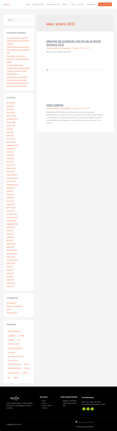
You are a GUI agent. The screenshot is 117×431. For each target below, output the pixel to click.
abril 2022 (10, 240)
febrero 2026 (11, 116)
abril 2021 (10, 276)
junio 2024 (10, 155)
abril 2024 (10, 162)
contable (21, 336)
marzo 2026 (11, 112)
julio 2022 (10, 230)
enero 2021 (10, 286)
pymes (25, 372)
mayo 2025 (10, 135)
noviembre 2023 (12, 178)
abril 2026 (10, 109)
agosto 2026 (11, 103)
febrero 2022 (11, 244)
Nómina (26, 368)
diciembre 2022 (12, 214)
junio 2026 (10, 106)
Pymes (9, 309)
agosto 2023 (11, 188)
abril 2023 (10, 201)
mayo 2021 (10, 273)
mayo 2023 (10, 198)
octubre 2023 (11, 181)
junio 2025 (10, 132)
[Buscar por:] (19, 20)
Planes (64, 4)
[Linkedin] (92, 409)
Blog (73, 4)
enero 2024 (10, 171)
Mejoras (26, 364)
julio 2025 (10, 129)
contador (11, 340)
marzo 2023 (11, 204)
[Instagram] (88, 409)
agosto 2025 (11, 126)
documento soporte (14, 344)
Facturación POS (13, 360)
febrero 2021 (11, 283)
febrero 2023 (11, 207)
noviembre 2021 (12, 253)
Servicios (81, 4)
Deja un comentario (53, 48)
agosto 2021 (11, 263)
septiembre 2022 (12, 224)
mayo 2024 (10, 158)
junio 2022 (10, 234)
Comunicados (11, 303)
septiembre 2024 (12, 145)
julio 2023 (10, 191)
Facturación (11, 352)
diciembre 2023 (12, 175)
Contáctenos (91, 4)
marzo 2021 (11, 280)
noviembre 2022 (12, 217)
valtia (16, 377)
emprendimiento (15, 348)
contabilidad (11, 335)
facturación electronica (15, 356)
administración (14, 331)
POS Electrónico (38, 4)
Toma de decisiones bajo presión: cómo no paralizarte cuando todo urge (18, 50)
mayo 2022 (10, 237)
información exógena (14, 364)
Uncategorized (12, 313)
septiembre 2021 (12, 260)
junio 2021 (10, 270)
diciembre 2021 (12, 250)
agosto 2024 (11, 148)
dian (19, 340)
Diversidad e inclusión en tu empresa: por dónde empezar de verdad (18, 59)
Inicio (28, 4)
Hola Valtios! (55, 105)
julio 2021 (10, 267)
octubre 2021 (11, 257)
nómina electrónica (13, 373)
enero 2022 (10, 247)
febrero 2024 (11, 168)
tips (9, 377)
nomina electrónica (14, 368)
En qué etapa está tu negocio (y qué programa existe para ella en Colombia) (18, 41)
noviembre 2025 (12, 119)
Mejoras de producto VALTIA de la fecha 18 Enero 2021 (73, 43)
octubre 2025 (11, 122)
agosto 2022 (11, 227)
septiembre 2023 (12, 185)
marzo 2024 (11, 165)
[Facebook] (84, 409)
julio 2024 (10, 152)
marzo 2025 (11, 139)
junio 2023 (10, 194)
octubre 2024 (11, 142)
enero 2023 (10, 211)
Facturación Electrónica (14, 306)
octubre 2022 (11, 221)
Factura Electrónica (52, 4)
